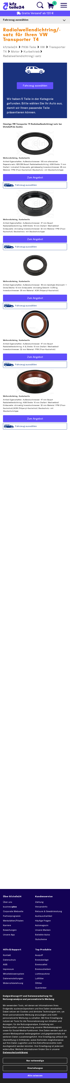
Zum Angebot (35, 177)
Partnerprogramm (12, 916)
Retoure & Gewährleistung (48, 911)
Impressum (8, 969)
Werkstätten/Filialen (13, 920)
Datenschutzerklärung (15, 1052)
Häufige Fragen (43, 920)
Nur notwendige (35, 1060)
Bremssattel (41, 964)
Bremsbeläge (42, 960)
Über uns (7, 902)
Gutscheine (41, 939)
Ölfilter (38, 983)
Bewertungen (10, 930)
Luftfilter (39, 978)
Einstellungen (35, 1068)
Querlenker (40, 987)
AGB (5, 964)
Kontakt (7, 955)
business (10, 906)
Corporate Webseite (13, 911)
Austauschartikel (43, 916)
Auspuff (39, 955)
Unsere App (9, 934)
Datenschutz (9, 960)
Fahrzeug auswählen (35, 85)
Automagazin (41, 925)
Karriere (7, 925)
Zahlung (39, 902)
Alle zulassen (35, 1075)
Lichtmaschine (42, 973)
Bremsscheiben (43, 969)
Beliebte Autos (42, 934)
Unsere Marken (43, 930)
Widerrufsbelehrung (13, 983)
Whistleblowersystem (13, 973)
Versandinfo (41, 906)
